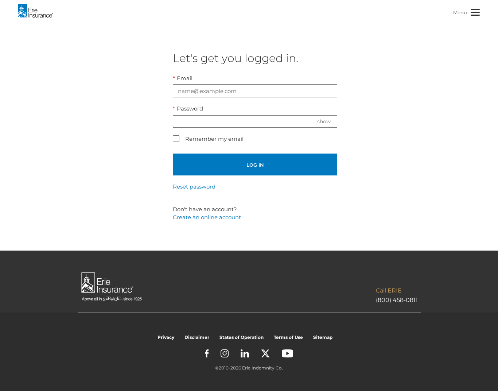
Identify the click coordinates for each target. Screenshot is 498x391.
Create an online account (207, 217)
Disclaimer (196, 337)
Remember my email (214, 138)
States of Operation (241, 337)
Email (182, 78)
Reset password (194, 186)
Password (188, 108)
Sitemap (322, 337)
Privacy (165, 337)
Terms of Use (288, 337)
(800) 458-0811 (397, 300)
